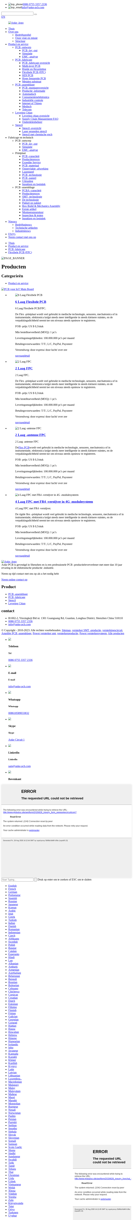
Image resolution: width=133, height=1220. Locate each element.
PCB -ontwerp (23, 47)
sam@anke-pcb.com (19, 766)
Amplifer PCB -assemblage (16, 633)
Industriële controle (32, 100)
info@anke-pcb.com (33, 7)
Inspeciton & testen (32, 215)
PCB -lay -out (29, 50)
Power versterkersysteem (93, 633)
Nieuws (12, 221)
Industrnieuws (23, 230)
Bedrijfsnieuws (23, 224)
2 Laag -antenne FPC (30, 435)
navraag (19, 355)
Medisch (27, 106)
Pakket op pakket (31, 202)
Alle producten (116, 633)
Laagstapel (28, 171)
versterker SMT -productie (86, 630)
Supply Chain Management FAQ (40, 118)
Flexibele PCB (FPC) (34, 72)
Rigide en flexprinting (34, 69)
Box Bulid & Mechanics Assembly (41, 206)
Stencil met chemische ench (37, 134)
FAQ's (11, 234)
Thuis (11, 28)
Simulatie (27, 53)
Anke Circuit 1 (16, 739)
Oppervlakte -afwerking (35, 168)
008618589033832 (18, 713)
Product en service (18, 44)
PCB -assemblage (25, 84)
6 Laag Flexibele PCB (30, 302)
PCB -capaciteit (30, 156)
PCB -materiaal (30, 165)
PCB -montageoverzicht (35, 87)
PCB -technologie (32, 174)
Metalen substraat (31, 81)
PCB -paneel (29, 178)
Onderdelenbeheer (32, 121)
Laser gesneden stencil (34, 131)
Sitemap (66, 630)
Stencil (19, 125)
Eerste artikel (29, 209)
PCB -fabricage (23, 59)
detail (27, 355)
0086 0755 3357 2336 (35, 4)
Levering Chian (23, 112)
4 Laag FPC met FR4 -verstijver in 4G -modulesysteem (54, 501)
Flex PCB (24, 447)
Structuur (20, 41)
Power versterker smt (44, 633)
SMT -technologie (32, 196)
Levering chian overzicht (35, 115)
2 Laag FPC (24, 368)
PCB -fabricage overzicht (36, 62)
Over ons (13, 31)
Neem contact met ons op (22, 237)
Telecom (27, 109)
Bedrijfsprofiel (23, 34)
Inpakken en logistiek (34, 184)
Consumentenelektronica (35, 97)
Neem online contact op (14, 579)
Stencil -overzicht (31, 128)
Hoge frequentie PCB (34, 78)
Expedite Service (31, 162)
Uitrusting (27, 181)
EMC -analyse (30, 56)
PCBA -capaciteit (31, 190)
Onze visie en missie (26, 37)
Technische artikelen (26, 227)
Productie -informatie (33, 90)
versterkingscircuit (112, 630)
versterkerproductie (67, 633)
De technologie (30, 199)
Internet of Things (32, 103)
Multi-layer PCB (31, 65)
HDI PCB (27, 75)
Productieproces (31, 159)
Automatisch (29, 93)
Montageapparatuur (32, 212)
